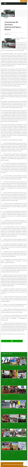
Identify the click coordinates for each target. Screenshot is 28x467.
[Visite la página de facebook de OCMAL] (21, 1)
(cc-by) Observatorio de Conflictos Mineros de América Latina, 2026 (14, 464)
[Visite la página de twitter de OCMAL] (24, 1)
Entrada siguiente (17, 341)
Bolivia (6, 17)
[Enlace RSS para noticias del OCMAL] (26, 1)
